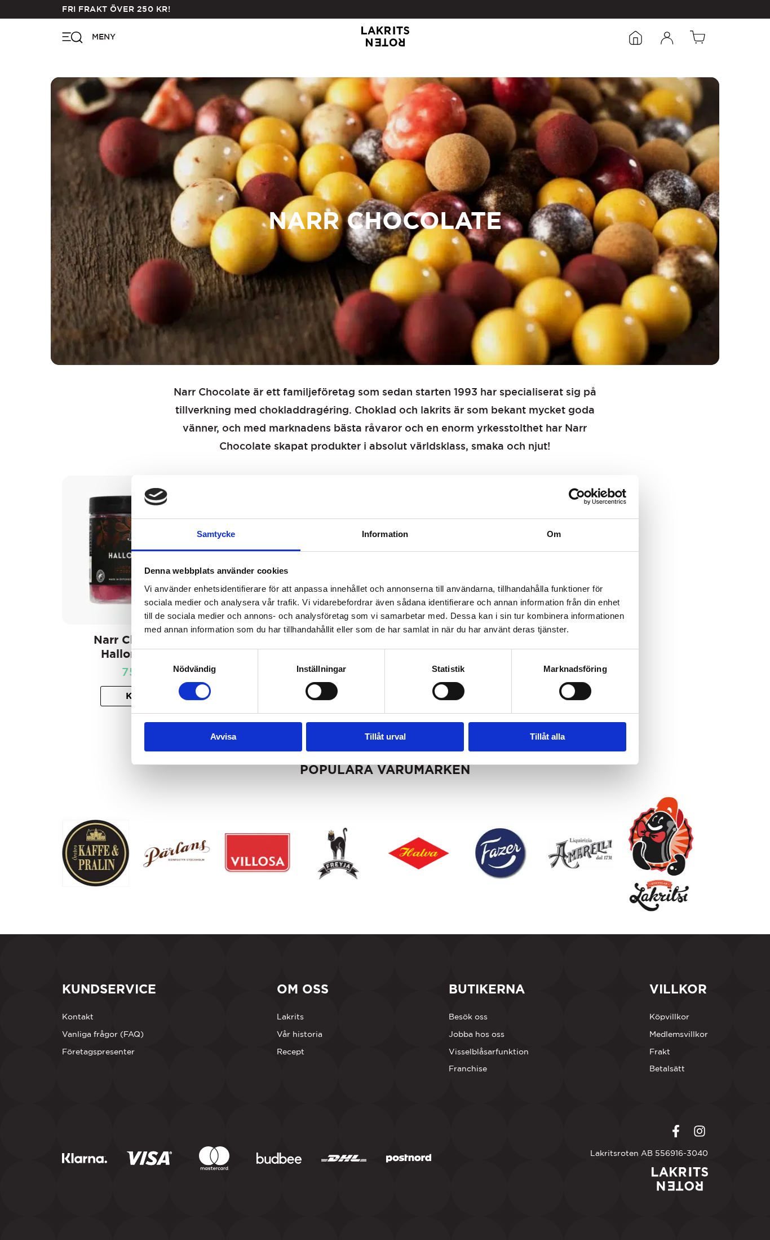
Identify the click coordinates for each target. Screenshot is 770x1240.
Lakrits (290, 1017)
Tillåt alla (547, 736)
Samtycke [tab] (216, 534)
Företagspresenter (98, 1051)
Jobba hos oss (477, 1034)
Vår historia (299, 1034)
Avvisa (223, 736)
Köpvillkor (669, 1017)
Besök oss (468, 1017)
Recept (290, 1051)
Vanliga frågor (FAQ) (103, 1034)
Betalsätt (667, 1068)
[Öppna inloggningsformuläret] (667, 37)
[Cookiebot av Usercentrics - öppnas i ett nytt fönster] (577, 496)
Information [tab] (385, 534)
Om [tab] (554, 534)
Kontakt (78, 1017)
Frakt (659, 1051)
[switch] (322, 691)
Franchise (468, 1068)
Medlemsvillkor (678, 1034)
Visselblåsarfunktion (489, 1051)
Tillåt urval (385, 736)
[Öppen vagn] (699, 37)
